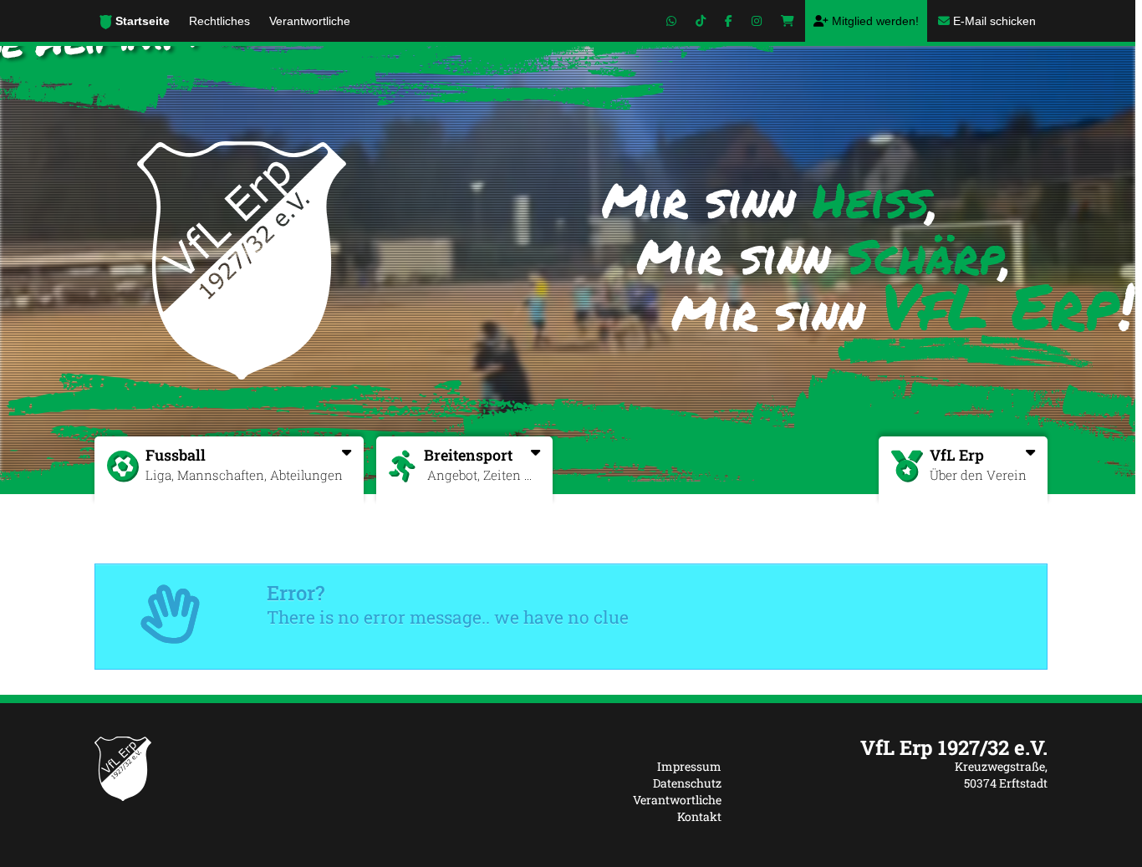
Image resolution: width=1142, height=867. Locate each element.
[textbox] (897, 747)
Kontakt (699, 816)
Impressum (689, 766)
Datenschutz (687, 783)
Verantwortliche (677, 800)
